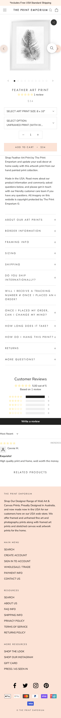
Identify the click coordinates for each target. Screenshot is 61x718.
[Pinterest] (46, 688)
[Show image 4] (25, 81)
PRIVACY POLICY (14, 621)
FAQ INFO (10, 609)
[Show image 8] (39, 81)
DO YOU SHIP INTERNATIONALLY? (20, 278)
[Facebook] (14, 688)
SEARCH (9, 549)
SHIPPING (13, 264)
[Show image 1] (14, 81)
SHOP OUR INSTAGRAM (18, 657)
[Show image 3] (21, 81)
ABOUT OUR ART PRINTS (24, 220)
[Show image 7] (36, 81)
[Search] (50, 9)
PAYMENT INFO (13, 573)
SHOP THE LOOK (14, 651)
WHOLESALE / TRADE (17, 567)
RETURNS (12, 348)
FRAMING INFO (17, 242)
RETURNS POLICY (14, 632)
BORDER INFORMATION (23, 231)
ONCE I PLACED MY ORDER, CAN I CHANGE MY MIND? (27, 313)
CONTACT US (12, 578)
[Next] (52, 81)
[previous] (4, 48)
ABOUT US (10, 603)
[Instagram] (35, 688)
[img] (7, 443)
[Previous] (8, 81)
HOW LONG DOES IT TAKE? (26, 326)
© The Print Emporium (31, 710)
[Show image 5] (28, 81)
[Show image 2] (18, 81)
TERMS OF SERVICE (16, 626)
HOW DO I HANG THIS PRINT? (29, 337)
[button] (26, 94)
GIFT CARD (10, 663)
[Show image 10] (46, 81)
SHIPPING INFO (13, 615)
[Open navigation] (4, 10)
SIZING (10, 253)
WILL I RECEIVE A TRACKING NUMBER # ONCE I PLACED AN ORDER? (29, 295)
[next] (57, 48)
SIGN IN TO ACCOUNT (17, 561)
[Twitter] (25, 688)
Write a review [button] (30, 421)
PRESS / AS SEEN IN (16, 669)
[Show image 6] (32, 81)
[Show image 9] (43, 81)
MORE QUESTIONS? (20, 359)
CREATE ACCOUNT (15, 555)
